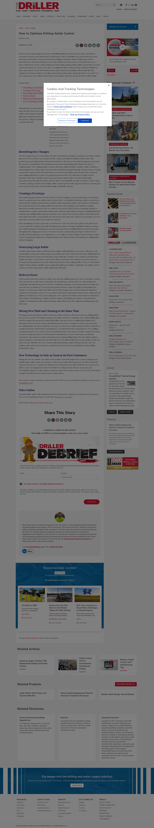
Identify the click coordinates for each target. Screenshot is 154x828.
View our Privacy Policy (80, 114)
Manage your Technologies (67, 120)
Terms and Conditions (63, 106)
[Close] (109, 85)
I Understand (85, 120)
